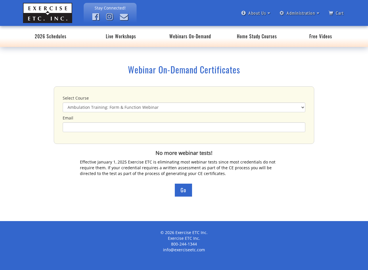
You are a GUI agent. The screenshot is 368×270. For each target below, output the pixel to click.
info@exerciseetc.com (184, 249)
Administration (301, 13)
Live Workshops (121, 36)
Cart (340, 13)
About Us (257, 13)
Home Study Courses (257, 36)
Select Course (76, 98)
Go (183, 190)
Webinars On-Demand (190, 36)
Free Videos (320, 36)
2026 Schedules (50, 36)
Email (68, 118)
